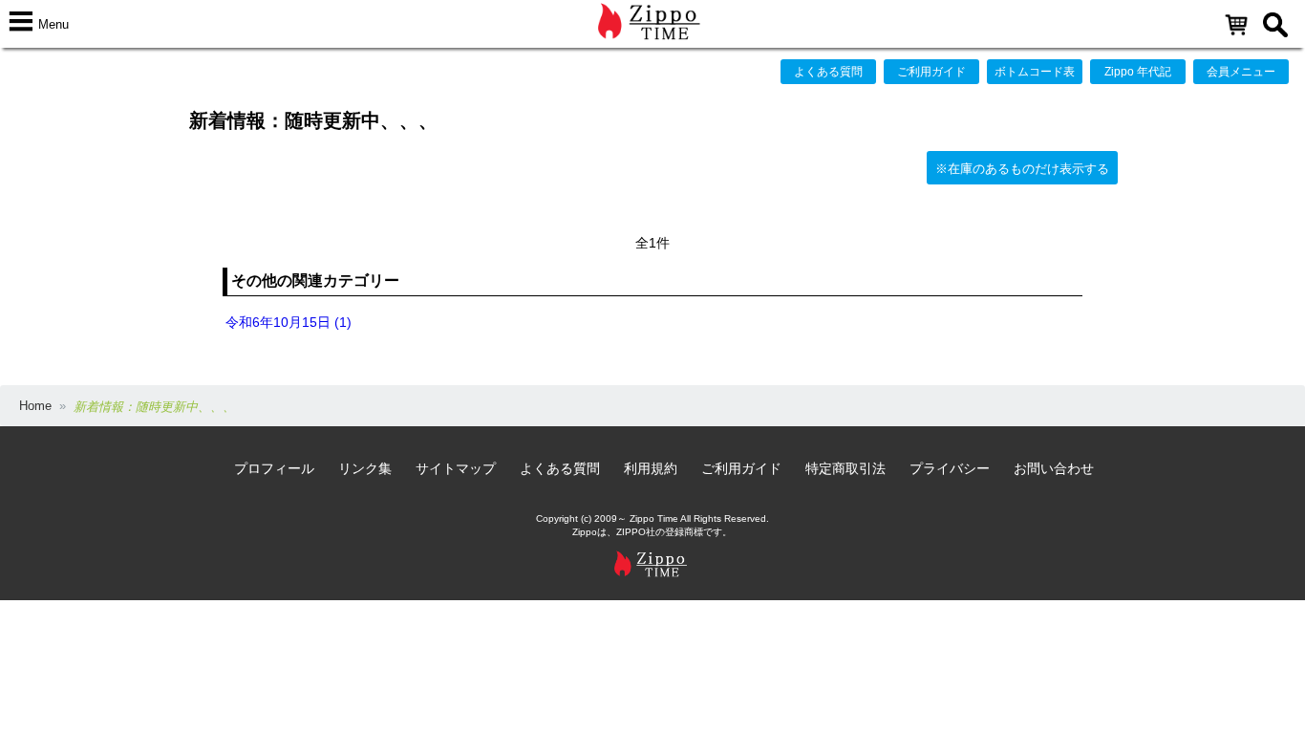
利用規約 (650, 468)
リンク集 (365, 468)
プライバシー (949, 468)
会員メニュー (1241, 71)
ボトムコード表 (1035, 71)
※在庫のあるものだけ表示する (1022, 169)
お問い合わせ (1054, 468)
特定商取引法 (845, 468)
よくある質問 (828, 71)
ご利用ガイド (931, 71)
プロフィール (274, 468)
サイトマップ (456, 468)
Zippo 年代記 (1137, 71)
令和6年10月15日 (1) (288, 322)
